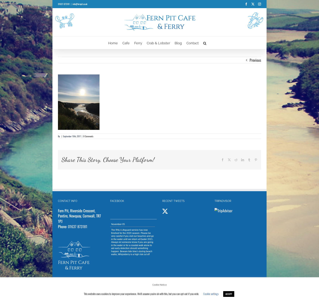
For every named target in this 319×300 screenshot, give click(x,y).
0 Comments (88, 136)
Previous (255, 60)
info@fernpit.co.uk (80, 4)
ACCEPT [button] (228, 294)
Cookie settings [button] (211, 294)
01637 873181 (77, 226)
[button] (204, 43)
